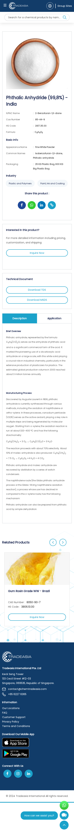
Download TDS (37, 290)
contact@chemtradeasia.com (27, 689)
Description (20, 318)
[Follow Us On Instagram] (18, 774)
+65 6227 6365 (17, 694)
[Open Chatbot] (64, 816)
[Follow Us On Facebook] (7, 774)
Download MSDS (37, 300)
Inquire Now (37, 253)
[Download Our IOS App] (35, 743)
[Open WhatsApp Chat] (64, 805)
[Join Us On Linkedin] (29, 774)
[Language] (50, 5)
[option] (37, 589)
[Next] (62, 542)
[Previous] (53, 542)
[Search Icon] (65, 18)
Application (54, 318)
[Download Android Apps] (37, 754)
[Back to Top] (64, 825)
